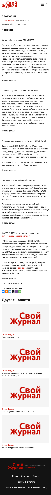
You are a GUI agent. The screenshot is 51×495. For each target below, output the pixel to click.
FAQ (45, 487)
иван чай (21, 268)
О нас (36, 476)
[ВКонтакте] (3, 291)
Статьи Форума (8, 20)
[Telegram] (9, 291)
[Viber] (16, 291)
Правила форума (25, 481)
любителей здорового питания (16, 236)
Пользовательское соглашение (22, 487)
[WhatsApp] (19, 291)
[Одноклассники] (6, 291)
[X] (13, 291)
